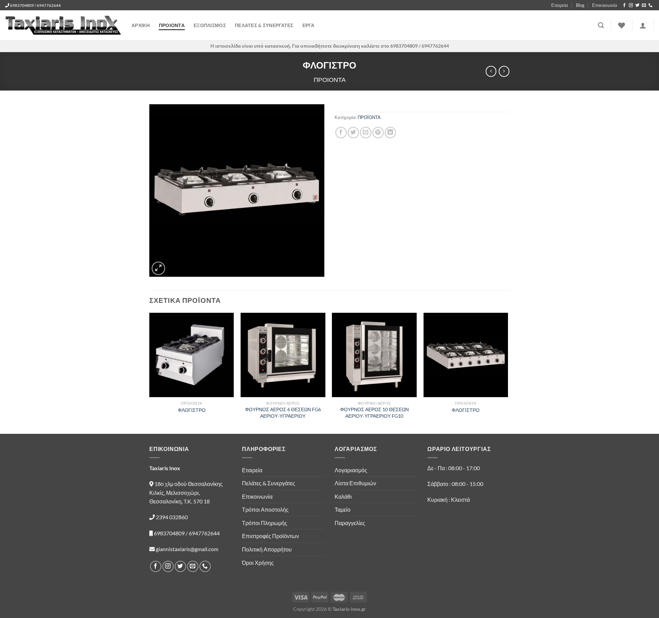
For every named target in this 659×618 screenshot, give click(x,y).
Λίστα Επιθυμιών (355, 483)
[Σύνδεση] (642, 25)
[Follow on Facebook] (624, 5)
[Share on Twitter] (353, 132)
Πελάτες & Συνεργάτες (268, 483)
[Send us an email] (644, 5)
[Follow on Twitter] (637, 5)
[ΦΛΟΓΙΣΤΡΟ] (191, 355)
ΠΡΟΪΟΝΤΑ (369, 117)
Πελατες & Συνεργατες (264, 25)
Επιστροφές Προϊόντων (270, 536)
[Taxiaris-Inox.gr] (63, 25)
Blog (580, 5)
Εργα (308, 25)
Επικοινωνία (604, 5)
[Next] (507, 372)
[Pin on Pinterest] (378, 132)
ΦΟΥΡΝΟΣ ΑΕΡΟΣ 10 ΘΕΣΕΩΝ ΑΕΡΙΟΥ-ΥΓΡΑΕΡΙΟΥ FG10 (374, 412)
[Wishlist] (621, 25)
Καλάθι (343, 496)
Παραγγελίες (350, 523)
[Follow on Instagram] (631, 5)
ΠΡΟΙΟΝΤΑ (172, 25)
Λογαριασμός (351, 470)
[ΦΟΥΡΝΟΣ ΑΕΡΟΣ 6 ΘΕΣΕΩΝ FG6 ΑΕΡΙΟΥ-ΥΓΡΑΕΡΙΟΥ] (283, 355)
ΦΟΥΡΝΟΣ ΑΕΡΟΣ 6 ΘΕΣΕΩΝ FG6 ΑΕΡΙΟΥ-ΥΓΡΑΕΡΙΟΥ (283, 412)
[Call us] (650, 5)
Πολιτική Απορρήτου (267, 549)
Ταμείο (342, 509)
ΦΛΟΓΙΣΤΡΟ (192, 410)
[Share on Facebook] (341, 132)
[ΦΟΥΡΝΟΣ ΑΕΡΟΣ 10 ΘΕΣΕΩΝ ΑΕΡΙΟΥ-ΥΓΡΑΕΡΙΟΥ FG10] (374, 355)
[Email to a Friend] (365, 132)
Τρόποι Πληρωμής (264, 523)
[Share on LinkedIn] (390, 132)
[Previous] (149, 372)
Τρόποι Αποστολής (265, 509)
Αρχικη (140, 25)
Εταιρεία (559, 5)
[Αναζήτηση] (601, 26)
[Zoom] (158, 268)
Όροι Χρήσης (258, 562)
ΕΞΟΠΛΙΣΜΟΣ (210, 25)
